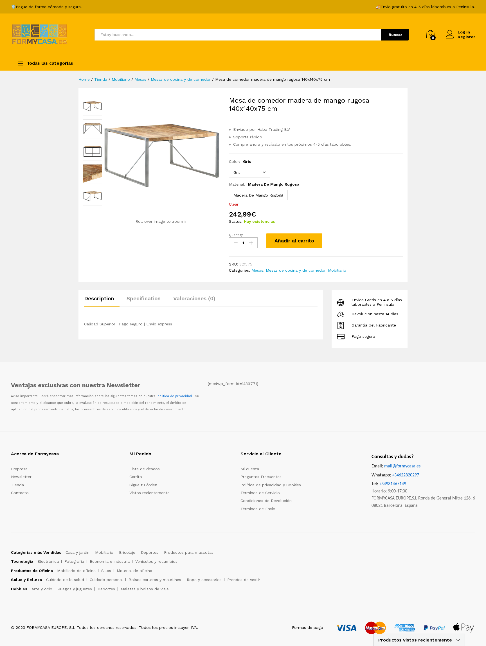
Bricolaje (127, 552)
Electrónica (48, 561)
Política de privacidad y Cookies (270, 485)
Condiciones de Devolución (266, 500)
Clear (233, 204)
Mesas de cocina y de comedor (295, 270)
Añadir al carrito (294, 241)
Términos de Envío (257, 509)
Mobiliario (337, 270)
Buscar (395, 34)
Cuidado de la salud (65, 579)
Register (466, 37)
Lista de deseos (144, 469)
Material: (264, 184)
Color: (240, 161)
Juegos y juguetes (75, 589)
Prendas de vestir (243, 579)
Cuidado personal (106, 579)
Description (99, 298)
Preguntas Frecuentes (261, 476)
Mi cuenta (249, 469)
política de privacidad (175, 396)
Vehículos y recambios (156, 561)
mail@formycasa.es (402, 466)
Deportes (149, 552)
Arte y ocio (42, 589)
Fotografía (74, 561)
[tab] (102, 301)
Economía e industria (110, 561)
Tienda (17, 485)
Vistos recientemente (149, 492)
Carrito (135, 476)
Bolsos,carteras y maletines (155, 579)
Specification (144, 298)
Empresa (19, 469)
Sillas (106, 570)
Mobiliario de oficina (76, 570)
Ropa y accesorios (204, 579)
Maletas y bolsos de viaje (145, 589)
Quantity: (236, 235)
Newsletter (21, 476)
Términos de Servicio (260, 492)
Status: (235, 221)
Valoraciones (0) (194, 298)
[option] (92, 106)
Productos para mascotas (188, 552)
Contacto (20, 492)
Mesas (257, 270)
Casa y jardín (77, 552)
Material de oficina (134, 570)
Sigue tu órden (143, 485)
